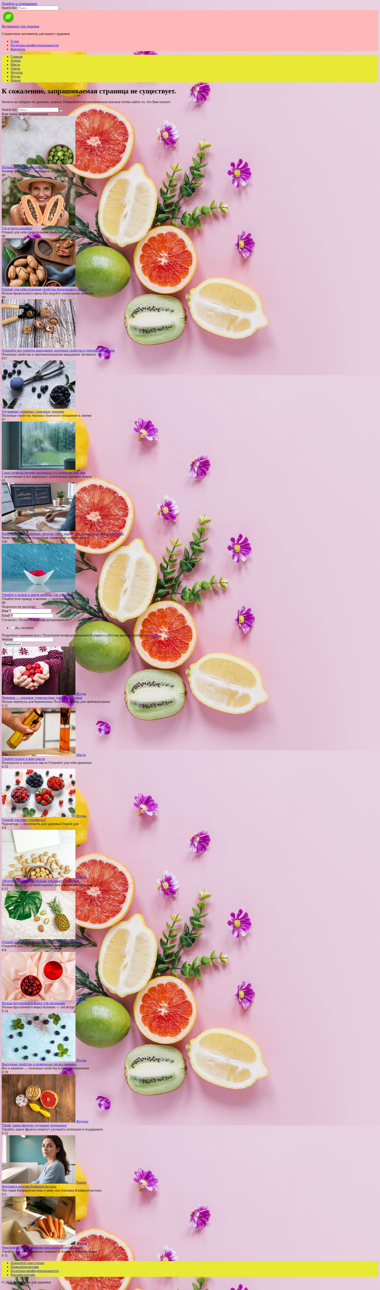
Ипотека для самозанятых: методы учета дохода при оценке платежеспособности (63, 534)
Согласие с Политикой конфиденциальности (37, 620)
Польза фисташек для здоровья (25, 167)
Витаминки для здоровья (20, 26)
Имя (6, 611)
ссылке (154, 635)
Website (7, 639)
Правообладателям (25, 1267)
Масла (15, 64)
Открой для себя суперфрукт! (24, 820)
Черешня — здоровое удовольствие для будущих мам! (42, 698)
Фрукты (17, 72)
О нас (15, 41)
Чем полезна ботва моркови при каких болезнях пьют (42, 1247)
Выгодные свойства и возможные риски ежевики (39, 1064)
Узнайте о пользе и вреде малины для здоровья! (37, 595)
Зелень (16, 60)
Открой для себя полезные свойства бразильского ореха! (44, 289)
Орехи (15, 68)
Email (7, 615)
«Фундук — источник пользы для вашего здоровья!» (41, 881)
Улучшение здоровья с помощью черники (33, 411)
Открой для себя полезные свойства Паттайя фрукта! (42, 942)
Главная (16, 56)
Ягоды (15, 76)
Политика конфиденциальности (35, 45)
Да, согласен (24, 628)
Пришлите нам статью (27, 1263)
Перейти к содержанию (19, 3)
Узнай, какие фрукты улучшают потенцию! (34, 1125)
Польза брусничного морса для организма (33, 1003)
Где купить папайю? (17, 228)
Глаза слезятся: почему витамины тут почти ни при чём (43, 472)
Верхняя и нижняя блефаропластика (29, 1186)
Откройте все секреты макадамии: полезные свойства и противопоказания (58, 350)
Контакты (18, 49)
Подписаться (12, 644)
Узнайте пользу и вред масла (23, 759)
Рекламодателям (23, 1275)
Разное (16, 80)
